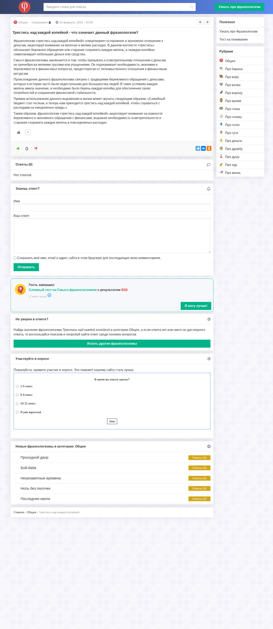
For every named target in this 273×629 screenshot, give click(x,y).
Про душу (232, 157)
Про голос (232, 125)
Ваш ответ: (22, 215)
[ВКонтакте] (203, 148)
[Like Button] (19, 132)
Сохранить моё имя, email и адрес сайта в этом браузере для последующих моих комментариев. (89, 258)
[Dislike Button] (35, 148)
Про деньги (233, 141)
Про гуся (231, 133)
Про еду (231, 165)
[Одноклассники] (209, 148)
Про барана (234, 69)
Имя (17, 201)
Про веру (232, 77)
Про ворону (233, 93)
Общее (230, 61)
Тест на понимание (233, 39)
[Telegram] (197, 148)
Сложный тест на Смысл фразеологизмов (63, 290)
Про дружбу (234, 149)
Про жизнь (233, 173)
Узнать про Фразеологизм (238, 31)
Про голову (233, 117)
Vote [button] (112, 421)
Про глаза (232, 109)
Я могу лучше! (196, 306)
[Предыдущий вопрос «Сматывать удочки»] (200, 22)
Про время (233, 101)
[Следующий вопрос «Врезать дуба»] (207, 22)
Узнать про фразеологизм (239, 7)
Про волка (232, 85)
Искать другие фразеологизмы (112, 343)
